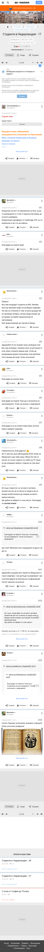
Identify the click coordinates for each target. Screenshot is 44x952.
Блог (28, 948)
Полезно (23, 158)
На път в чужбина (8, 900)
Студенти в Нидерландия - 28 (16, 860)
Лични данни (35, 943)
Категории (33, 946)
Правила (25, 943)
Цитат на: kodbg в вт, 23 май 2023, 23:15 (20, 666)
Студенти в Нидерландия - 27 (16, 876)
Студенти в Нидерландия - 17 (22, 34)
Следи (22, 55)
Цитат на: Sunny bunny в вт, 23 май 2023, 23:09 (23, 606)
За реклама (15, 943)
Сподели (35, 55)
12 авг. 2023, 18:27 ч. (28, 42)
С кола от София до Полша (15, 891)
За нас (6, 943)
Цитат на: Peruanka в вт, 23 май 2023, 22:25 (22, 528)
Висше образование (9, 869)
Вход (39, 2)
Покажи (22, 96)
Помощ (24, 946)
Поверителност (13, 946)
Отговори (9, 55)
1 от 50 (21, 63)
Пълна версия (19, 948)
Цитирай (36, 158)
